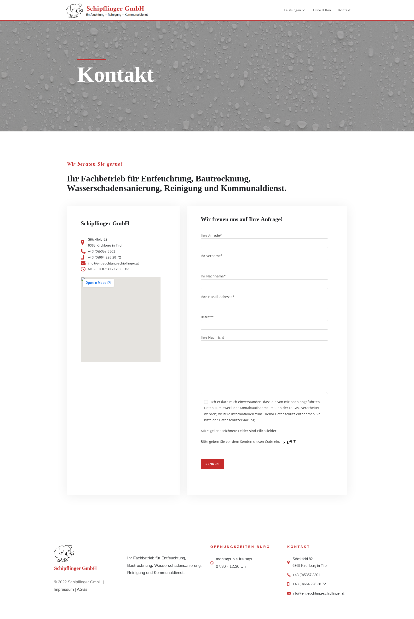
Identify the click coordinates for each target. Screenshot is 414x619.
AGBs (82, 589)
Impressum (64, 589)
